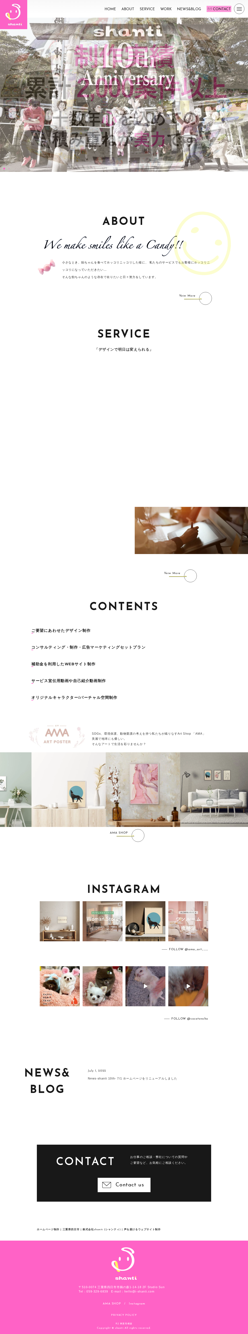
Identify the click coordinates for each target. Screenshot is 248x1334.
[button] (4, 169)
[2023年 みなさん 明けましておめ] (60, 986)
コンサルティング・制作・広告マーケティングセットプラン (88, 647)
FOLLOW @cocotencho (189, 1018)
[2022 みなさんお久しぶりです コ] (103, 986)
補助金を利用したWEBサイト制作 (63, 664)
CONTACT (222, 9)
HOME (110, 9)
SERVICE (147, 9)
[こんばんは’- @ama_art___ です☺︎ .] (60, 921)
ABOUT (127, 9)
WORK (166, 9)
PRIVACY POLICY (124, 1315)
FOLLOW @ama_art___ (188, 949)
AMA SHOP (112, 1303)
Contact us (129, 1185)
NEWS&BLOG (189, 9)
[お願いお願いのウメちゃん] (145, 986)
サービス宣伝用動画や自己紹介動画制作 (68, 681)
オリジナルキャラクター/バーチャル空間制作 (74, 697)
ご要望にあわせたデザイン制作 (61, 630)
